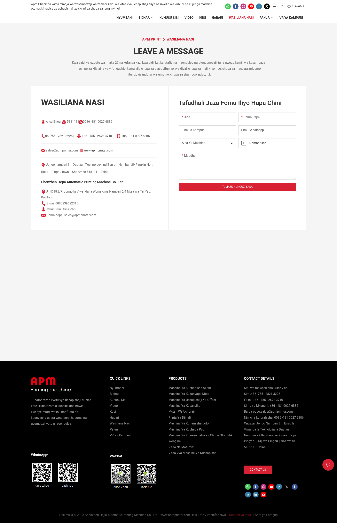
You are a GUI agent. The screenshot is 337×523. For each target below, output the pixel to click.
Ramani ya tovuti (241, 515)
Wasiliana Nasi (180, 39)
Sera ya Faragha (266, 515)
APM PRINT (151, 39)
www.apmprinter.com (98, 150)
